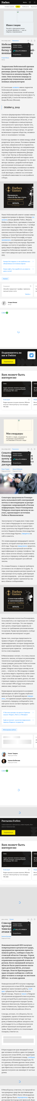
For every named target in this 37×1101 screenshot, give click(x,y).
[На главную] (5, 2)
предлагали (22, 546)
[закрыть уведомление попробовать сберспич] (28, 46)
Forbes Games (12, 7)
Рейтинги (25, 7)
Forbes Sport (6, 399)
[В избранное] (34, 40)
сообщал (31, 1049)
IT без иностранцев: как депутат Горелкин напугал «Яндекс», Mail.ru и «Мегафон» (16, 714)
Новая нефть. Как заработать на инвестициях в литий (16, 270)
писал (24, 983)
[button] (34, 2)
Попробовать (17, 54)
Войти (25, 2)
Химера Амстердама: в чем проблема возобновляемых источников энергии (16, 262)
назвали (16, 87)
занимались (6, 240)
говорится (26, 533)
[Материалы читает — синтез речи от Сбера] (28, 40)
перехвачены (22, 1089)
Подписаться (8, 361)
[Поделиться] (31, 40)
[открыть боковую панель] (29, 2)
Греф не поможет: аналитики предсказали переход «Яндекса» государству (16, 721)
